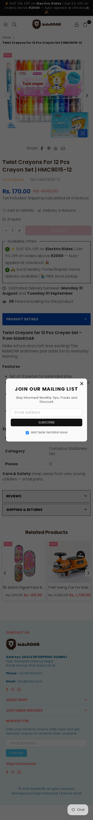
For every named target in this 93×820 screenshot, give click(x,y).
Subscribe (46, 422)
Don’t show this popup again (49, 432)
